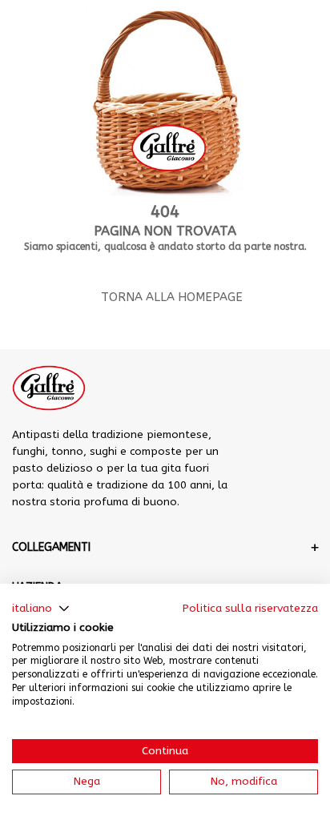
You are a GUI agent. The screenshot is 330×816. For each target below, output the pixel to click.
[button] (41, 608)
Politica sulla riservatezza (250, 608)
